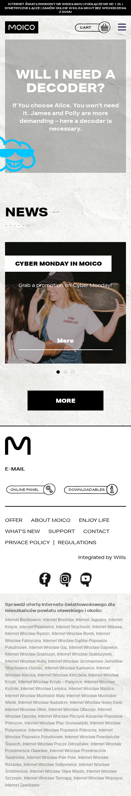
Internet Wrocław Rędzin (27, 633)
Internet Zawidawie (22, 785)
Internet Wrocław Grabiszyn (30, 654)
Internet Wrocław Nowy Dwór (96, 702)
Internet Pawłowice (36, 627)
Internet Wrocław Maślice (91, 688)
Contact (96, 531)
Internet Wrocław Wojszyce (98, 778)
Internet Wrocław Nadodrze (43, 702)
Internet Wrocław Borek (73, 633)
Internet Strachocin (73, 627)
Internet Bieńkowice (23, 619)
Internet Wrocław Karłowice (69, 668)
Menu (122, 27)
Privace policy (27, 542)
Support (61, 531)
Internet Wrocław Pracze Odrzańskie (56, 744)
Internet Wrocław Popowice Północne (63, 730)
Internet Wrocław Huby (25, 661)
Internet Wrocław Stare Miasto (57, 771)
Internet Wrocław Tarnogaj (48, 778)
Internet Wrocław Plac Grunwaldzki (56, 723)
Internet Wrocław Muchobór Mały (34, 695)
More (65, 340)
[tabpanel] (65, 303)
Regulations (77, 542)
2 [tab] (65, 372)
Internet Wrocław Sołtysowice (50, 764)
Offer (14, 520)
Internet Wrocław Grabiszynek (84, 654)
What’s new (22, 531)
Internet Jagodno (91, 619)
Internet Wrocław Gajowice (93, 647)
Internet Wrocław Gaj (48, 647)
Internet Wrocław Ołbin (25, 709)
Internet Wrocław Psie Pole (51, 757)
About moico (51, 520)
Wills (120, 557)
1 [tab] (58, 372)
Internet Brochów (58, 619)
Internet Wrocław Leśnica (43, 688)
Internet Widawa (107, 627)
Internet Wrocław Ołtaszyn (72, 709)
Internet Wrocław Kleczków (62, 675)
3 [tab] (73, 372)
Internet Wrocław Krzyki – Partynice (50, 682)
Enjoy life (94, 520)
